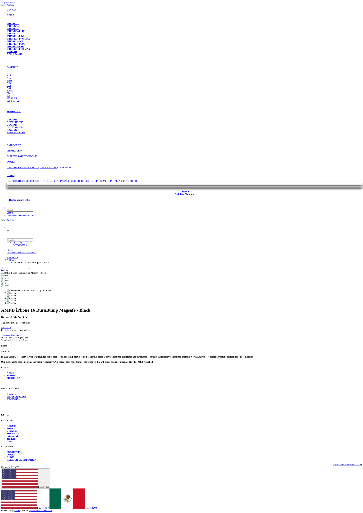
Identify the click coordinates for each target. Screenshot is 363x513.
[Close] (2, 235)
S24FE (10, 90)
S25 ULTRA (13, 101)
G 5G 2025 (12, 119)
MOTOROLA (14, 111)
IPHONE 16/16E (15, 41)
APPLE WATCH (15, 54)
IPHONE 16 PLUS (16, 44)
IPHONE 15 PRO (15, 36)
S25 (8, 96)
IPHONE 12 (13, 23)
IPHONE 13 (13, 26)
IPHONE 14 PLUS (16, 31)
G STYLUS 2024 (15, 127)
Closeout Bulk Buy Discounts (184, 192)
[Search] (35, 210)
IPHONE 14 (13, 28)
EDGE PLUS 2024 (16, 132)
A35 (9, 85)
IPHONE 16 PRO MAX (18, 49)
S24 (8, 93)
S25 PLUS (12, 98)
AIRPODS (12, 51)
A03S (9, 80)
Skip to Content (8, 2)
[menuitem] (12, 10)
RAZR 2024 (13, 130)
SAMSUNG (12, 67)
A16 (9, 75)
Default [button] (4, 270)
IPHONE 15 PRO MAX (19, 39)
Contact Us (6, 327)
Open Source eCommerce (40, 510)
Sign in (10, 213)
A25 (9, 83)
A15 (9, 78)
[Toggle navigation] (8, 230)
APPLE (10, 15)
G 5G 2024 (12, 125)
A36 (9, 88)
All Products (12, 257)
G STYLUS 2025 (15, 122)
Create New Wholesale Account (21, 215)
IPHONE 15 (13, 33)
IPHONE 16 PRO (15, 46)
